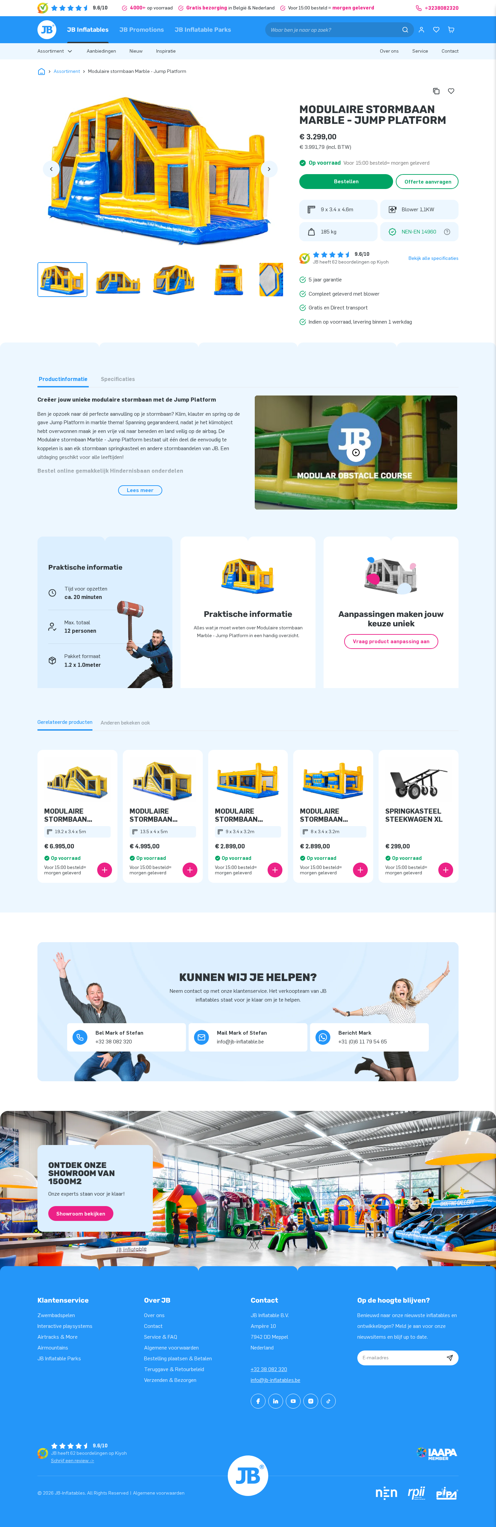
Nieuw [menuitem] (136, 51)
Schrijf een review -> (72, 1461)
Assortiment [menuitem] (50, 51)
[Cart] (451, 29)
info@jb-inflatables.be (275, 1380)
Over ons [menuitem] (389, 51)
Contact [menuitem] (450, 51)
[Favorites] (436, 29)
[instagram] (310, 1401)
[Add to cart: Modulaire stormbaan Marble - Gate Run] (360, 870)
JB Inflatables (88, 29)
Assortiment (67, 71)
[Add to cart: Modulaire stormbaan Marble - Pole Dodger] (275, 870)
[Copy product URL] (436, 91)
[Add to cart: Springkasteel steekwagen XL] (445, 870)
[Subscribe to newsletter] (450, 1358)
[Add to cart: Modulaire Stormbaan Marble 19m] (104, 870)
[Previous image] (51, 169)
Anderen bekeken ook (125, 722)
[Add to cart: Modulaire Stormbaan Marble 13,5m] (190, 870)
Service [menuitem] (420, 51)
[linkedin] (275, 1401)
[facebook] (258, 1401)
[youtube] (293, 1401)
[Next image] (269, 169)
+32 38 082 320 (269, 1369)
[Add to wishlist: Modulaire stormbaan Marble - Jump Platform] (451, 91)
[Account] (421, 29)
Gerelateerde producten (64, 722)
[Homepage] (46, 29)
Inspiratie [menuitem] (166, 51)
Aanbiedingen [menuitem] (101, 51)
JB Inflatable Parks (203, 29)
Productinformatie (63, 379)
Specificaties (118, 379)
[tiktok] (328, 1401)
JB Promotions (141, 29)
